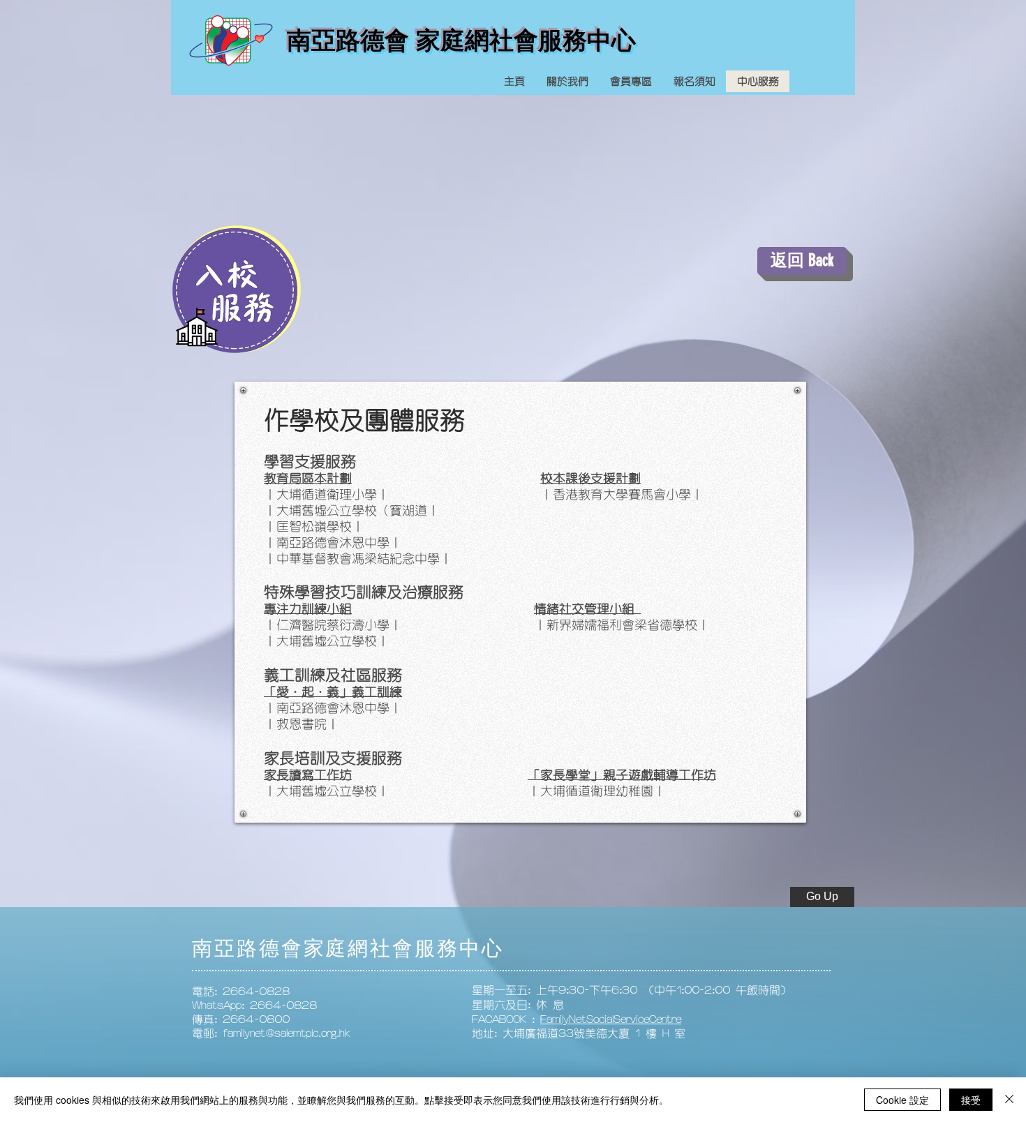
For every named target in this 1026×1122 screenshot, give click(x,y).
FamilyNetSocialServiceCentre (610, 1019)
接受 (971, 1100)
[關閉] (1009, 1100)
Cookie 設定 (902, 1100)
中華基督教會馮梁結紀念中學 (358, 559)
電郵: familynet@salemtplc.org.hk (271, 1033)
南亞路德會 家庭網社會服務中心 (461, 40)
